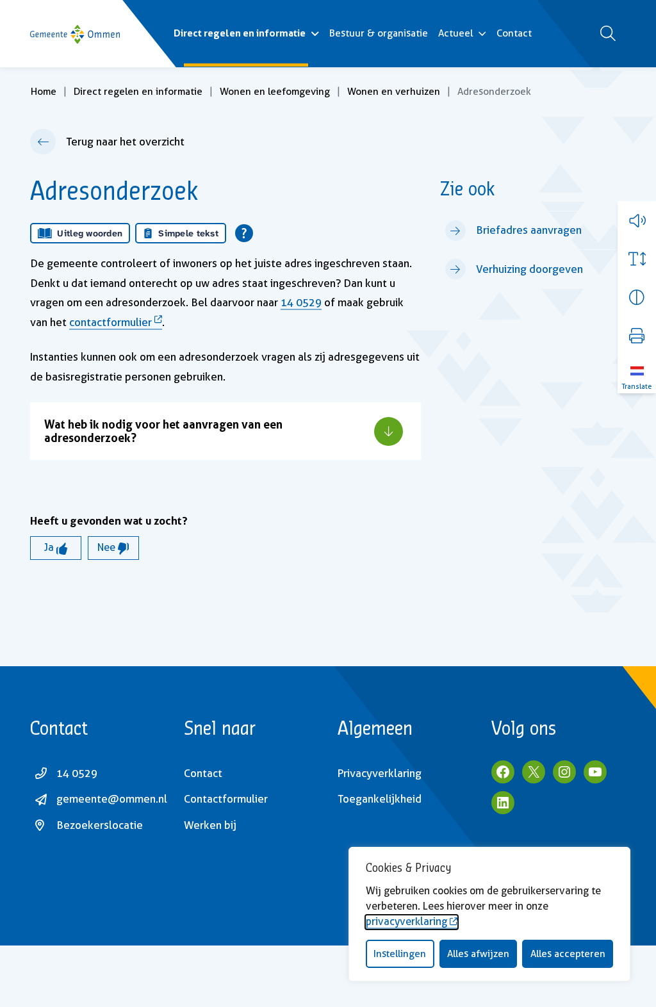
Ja (50, 547)
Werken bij (210, 825)
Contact (514, 33)
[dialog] (489, 914)
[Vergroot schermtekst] (637, 259)
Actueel (455, 33)
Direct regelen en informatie (240, 33)
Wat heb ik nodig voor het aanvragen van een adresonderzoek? (163, 431)
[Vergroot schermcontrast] (637, 297)
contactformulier (110, 322)
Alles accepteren (567, 954)
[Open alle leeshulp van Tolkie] (244, 233)
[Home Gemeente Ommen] (75, 34)
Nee (107, 547)
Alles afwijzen (478, 954)
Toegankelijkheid (380, 798)
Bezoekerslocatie (99, 825)
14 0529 (301, 302)
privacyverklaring (406, 921)
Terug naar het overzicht (125, 141)
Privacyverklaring (380, 773)
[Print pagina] (637, 335)
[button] (637, 220)
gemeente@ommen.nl (111, 798)
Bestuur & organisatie (378, 33)
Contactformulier (226, 798)
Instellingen (399, 954)
